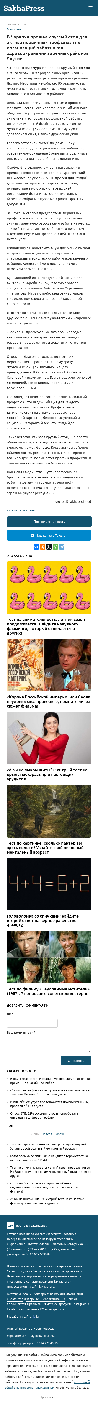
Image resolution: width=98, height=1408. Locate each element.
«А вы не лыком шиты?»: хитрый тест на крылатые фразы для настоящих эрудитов (47, 774)
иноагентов (15, 1299)
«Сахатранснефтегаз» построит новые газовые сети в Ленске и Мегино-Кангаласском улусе (50, 1092)
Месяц (60, 1134)
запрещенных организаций (45, 1299)
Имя (10, 1014)
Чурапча (12, 510)
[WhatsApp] (55, 547)
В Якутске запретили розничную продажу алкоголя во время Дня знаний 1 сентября (50, 1080)
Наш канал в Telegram (52, 535)
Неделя (46, 1134)
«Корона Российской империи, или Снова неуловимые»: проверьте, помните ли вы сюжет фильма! (48, 701)
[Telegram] (61, 547)
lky (36, 1316)
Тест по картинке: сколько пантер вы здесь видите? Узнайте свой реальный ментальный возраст (45, 847)
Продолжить (49, 1397)
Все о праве (14, 29)
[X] (49, 547)
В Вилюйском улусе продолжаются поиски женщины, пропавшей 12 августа (49, 1104)
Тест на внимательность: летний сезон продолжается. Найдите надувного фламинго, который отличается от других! (46, 626)
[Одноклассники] (42, 547)
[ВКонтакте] (36, 547)
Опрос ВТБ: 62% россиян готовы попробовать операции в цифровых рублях (44, 1115)
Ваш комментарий (21, 1032)
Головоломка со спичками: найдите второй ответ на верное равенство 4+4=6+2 (43, 920)
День (35, 1134)
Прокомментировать (49, 521)
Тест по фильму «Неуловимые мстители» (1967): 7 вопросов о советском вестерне (48, 991)
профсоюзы (27, 510)
